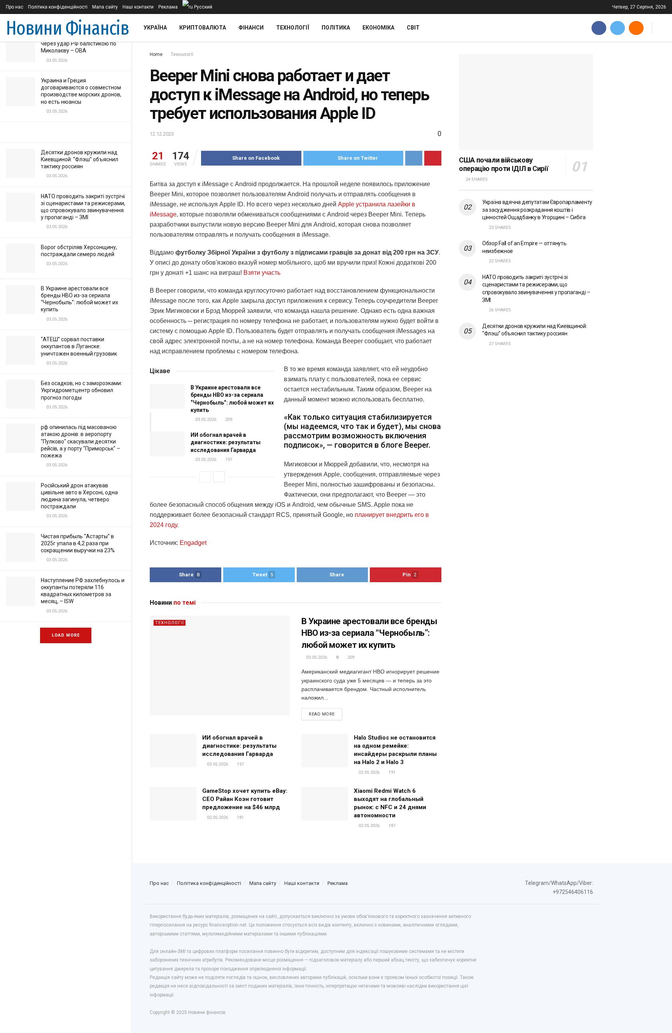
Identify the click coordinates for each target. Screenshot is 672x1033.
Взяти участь (261, 272)
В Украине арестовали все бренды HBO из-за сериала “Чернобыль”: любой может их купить (369, 633)
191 (391, 772)
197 (228, 459)
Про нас (14, 7)
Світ (413, 27)
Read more (322, 714)
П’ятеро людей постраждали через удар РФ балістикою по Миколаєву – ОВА (78, 43)
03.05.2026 (205, 419)
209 (228, 419)
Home (156, 54)
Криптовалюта (202, 27)
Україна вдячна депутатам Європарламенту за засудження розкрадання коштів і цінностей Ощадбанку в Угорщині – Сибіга (537, 209)
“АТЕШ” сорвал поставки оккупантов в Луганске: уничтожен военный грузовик (79, 346)
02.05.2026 (368, 772)
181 (240, 817)
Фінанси (251, 27)
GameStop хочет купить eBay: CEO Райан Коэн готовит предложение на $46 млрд (244, 799)
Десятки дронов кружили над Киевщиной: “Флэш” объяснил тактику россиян (79, 159)
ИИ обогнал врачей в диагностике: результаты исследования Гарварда (226, 442)
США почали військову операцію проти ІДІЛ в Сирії (503, 164)
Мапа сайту (105, 7)
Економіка (378, 27)
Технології (292, 27)
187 (391, 825)
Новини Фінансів (67, 28)
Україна (155, 27)
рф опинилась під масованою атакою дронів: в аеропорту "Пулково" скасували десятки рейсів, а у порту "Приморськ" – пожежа (80, 441)
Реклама (168, 7)
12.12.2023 (162, 134)
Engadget (193, 542)
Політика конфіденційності (58, 7)
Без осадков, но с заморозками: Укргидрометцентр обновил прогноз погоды (81, 390)
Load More (66, 635)
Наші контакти (138, 7)
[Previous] (205, 476)
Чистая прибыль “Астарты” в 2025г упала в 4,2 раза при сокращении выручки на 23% (78, 543)
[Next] (219, 476)
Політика (336, 27)
